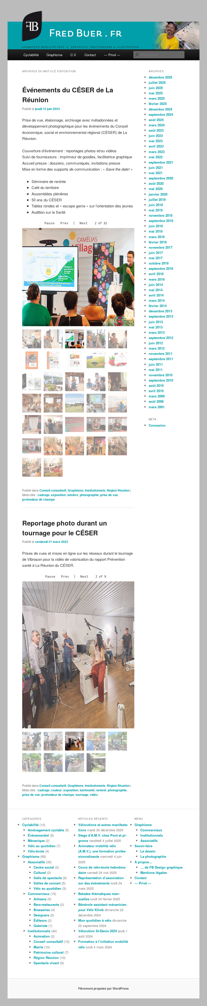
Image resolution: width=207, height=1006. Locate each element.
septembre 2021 (161, 162)
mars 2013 (157, 332)
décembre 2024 (160, 109)
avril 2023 (156, 146)
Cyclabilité (31, 54)
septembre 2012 (161, 337)
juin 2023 (156, 135)
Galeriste (40, 925)
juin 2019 (156, 204)
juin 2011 (156, 364)
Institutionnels (95, 490)
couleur (56, 790)
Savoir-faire (143, 845)
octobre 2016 (159, 263)
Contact (90, 54)
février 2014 (158, 305)
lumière (72, 495)
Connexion (157, 425)
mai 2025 (156, 93)
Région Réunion (118, 490)
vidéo (94, 794)
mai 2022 (156, 157)
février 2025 (158, 103)
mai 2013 (156, 327)
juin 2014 (156, 284)
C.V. (73, 54)
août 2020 (156, 183)
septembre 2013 (161, 316)
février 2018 (158, 242)
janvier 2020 (158, 194)
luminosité (87, 790)
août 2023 (156, 130)
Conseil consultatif (52, 490)
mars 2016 (157, 279)
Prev (64, 223)
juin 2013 (156, 321)
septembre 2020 (161, 178)
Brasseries (42, 909)
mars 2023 (157, 151)
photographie (89, 495)
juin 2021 (156, 167)
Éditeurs (40, 920)
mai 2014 (156, 289)
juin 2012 (156, 343)
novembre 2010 (160, 374)
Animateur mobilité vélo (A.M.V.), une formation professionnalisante (102, 851)
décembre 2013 (160, 311)
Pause (49, 223)
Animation (42, 936)
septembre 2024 (161, 114)
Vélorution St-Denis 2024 (97, 930)
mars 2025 (157, 98)
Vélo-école (36, 851)
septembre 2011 (161, 358)
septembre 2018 (161, 220)
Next (84, 223)
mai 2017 (156, 257)
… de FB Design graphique (161, 867)
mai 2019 (156, 210)
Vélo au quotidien (42, 845)
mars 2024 (157, 125)
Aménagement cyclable (46, 830)
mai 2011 (156, 369)
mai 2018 (156, 231)
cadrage (43, 495)
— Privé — (112, 54)
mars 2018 (157, 236)
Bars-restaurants (46, 904)
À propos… (143, 862)
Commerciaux (38, 893)
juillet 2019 (157, 199)
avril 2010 (156, 390)
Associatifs (36, 862)
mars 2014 (157, 300)
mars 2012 (157, 348)
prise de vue (109, 495)
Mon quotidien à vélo (94, 920)
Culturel (40, 872)
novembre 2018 (160, 215)
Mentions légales (153, 872)
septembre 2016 (161, 268)
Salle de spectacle (48, 877)
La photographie (153, 856)
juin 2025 (156, 87)
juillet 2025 (157, 82)
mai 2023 (156, 140)
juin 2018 (156, 225)
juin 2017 (156, 252)
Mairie (38, 947)
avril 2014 (156, 295)
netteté (101, 790)
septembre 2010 (161, 380)
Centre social (44, 867)
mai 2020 (156, 188)
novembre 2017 (160, 247)
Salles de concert (47, 883)
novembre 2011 (160, 353)
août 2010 (156, 385)
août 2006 (156, 401)
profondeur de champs (38, 499)
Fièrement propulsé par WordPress (103, 988)
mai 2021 (156, 172)
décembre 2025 (160, 77)
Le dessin (148, 851)
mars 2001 (157, 406)
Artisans (40, 899)
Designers (41, 915)
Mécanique (36, 840)
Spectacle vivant (46, 962)
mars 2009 (157, 396)
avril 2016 (156, 273)
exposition (58, 495)
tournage (81, 794)
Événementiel (38, 835)
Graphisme (54, 54)
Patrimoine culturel (49, 952)
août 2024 (156, 119)
